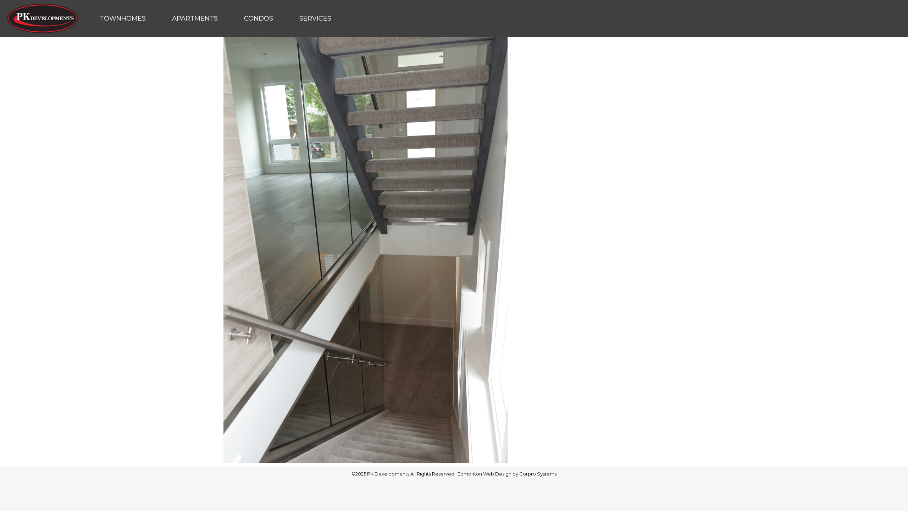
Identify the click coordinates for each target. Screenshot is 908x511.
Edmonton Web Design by (488, 474)
